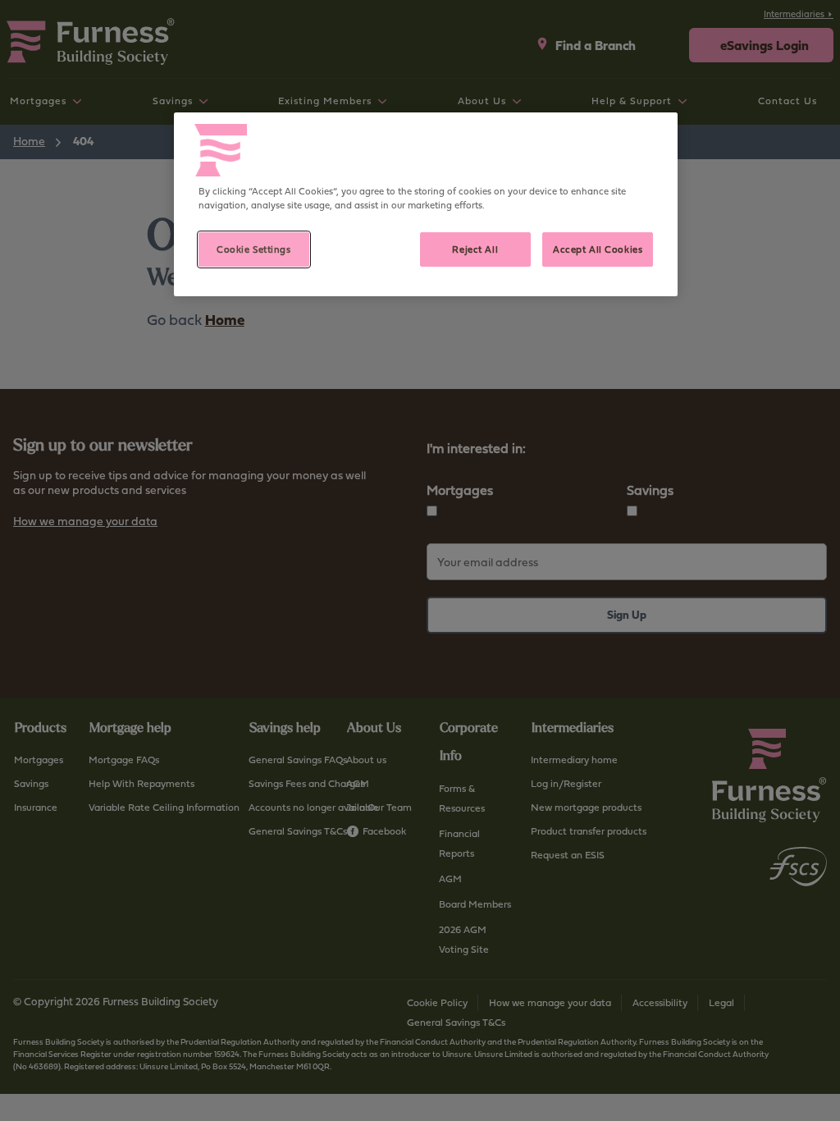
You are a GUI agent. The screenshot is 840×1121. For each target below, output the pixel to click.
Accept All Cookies (597, 249)
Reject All (475, 249)
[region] (426, 204)
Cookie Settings (254, 249)
